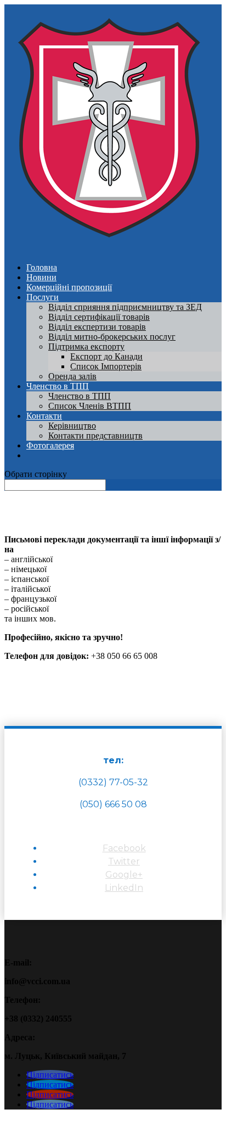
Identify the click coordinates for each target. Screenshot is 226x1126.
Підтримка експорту (86, 346)
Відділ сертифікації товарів (99, 316)
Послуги (42, 297)
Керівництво (72, 425)
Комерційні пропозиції (69, 287)
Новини (41, 277)
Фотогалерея (50, 445)
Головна (41, 267)
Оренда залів (72, 376)
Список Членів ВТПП (89, 406)
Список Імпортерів (106, 366)
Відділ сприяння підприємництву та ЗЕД (125, 307)
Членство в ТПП (57, 386)
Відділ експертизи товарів (97, 326)
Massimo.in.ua (95, 1116)
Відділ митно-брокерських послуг (112, 336)
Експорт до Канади (106, 356)
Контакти (44, 415)
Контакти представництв (95, 435)
